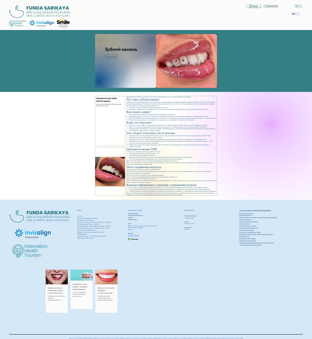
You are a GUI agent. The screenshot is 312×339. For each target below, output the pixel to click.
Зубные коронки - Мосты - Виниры (88, 224)
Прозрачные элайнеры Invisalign (87, 218)
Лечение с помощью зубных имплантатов (90, 232)
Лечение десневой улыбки (247, 240)
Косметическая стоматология (248, 228)
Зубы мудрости (244, 236)
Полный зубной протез (246, 230)
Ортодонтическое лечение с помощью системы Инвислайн (258, 217)
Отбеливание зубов (245, 215)
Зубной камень (82, 234)
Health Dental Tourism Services (248, 221)
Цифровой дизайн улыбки (85, 238)
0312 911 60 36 (132, 219)
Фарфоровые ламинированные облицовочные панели (257, 243)
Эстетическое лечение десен (86, 230)
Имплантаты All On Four (246, 213)
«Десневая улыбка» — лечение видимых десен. (92, 236)
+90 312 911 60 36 (133, 235)
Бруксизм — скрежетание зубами (250, 232)
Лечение (79, 216)
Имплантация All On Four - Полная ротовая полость (93, 228)
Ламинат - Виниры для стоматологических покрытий (94, 222)
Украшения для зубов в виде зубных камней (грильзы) (256, 234)
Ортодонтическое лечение (85, 220)
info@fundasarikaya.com (135, 215)
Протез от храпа (244, 224)
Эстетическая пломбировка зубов (250, 245)
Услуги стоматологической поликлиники (255, 210)
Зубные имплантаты (245, 219)
